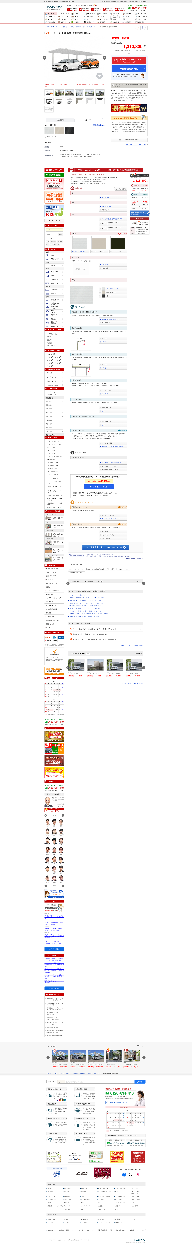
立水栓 (102, 16)
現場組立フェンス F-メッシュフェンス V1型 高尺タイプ (54, 1009)
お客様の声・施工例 (64, 1230)
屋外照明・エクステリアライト (54, 1206)
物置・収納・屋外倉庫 (50, 19)
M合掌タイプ (54, 276)
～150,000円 (51, 354)
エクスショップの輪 (54, 772)
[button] (44, 58)
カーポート (50, 13)
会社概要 (49, 612)
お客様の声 (49, 594)
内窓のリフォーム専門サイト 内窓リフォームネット (96, 1157)
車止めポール (51, 373)
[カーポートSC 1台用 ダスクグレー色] (114, 668)
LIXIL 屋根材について (52, 468)
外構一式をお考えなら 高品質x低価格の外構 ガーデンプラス (53, 1157)
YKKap (57, 636)
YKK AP (66, 1219)
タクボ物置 (84, 1222)
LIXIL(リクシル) (52, 334)
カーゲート (50, 530)
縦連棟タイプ (54, 283)
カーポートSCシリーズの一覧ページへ (132, 683)
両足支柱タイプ (54, 259)
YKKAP (49, 337)
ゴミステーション (141, 19)
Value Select (51, 346)
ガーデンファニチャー (121, 1202)
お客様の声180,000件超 (120, 9)
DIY (82, 1209)
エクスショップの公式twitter (130, 1174)
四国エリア (49, 424)
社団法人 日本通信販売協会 (82, 1173)
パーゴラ (76, 19)
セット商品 (135, 1206)
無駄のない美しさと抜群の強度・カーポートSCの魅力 (84, 616)
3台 (51, 244)
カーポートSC (79, 569)
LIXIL (94, 27)
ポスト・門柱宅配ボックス (135, 1192)
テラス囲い (128, 13)
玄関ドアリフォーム (63, 22)
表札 (128, 16)
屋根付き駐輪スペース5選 (55, 495)
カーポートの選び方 (52, 453)
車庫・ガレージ (51, 381)
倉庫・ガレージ (136, 1196)
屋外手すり (89, 16)
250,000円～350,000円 (54, 360)
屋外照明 (102, 22)
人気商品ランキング (52, 459)
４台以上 (54, 293)
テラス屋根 (115, 13)
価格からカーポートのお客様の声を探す (54, 499)
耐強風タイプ (54, 326)
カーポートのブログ (52, 478)
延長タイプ (54, 265)
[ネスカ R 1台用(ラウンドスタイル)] (132, 1059)
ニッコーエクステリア (104, 1222)
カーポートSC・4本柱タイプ (77, 595)
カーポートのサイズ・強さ (54, 444)
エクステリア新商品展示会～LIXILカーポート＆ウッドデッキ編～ (87, 597)
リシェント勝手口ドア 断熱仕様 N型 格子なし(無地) (54, 1031)
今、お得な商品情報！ (54, 736)
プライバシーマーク (57, 1174)
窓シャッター (89, 19)
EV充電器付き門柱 (52, 385)
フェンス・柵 (63, 16)
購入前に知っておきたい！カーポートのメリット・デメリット (86, 603)
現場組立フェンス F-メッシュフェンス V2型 (54, 1004)
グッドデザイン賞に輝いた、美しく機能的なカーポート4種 (85, 611)
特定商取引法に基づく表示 (105, 1230)
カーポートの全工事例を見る (51, 393)
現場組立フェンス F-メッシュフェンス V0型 (54, 1023)
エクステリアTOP (49, 27)
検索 (60, 234)
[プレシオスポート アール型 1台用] (60, 1059)
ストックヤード (128, 19)
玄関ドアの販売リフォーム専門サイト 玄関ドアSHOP (75, 1157)
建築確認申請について (53, 620)
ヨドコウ (66, 1222)
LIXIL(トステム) (52, 1219)
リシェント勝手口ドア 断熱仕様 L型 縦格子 (54, 1036)
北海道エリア (50, 401)
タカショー (135, 1219)
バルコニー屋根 (141, 13)
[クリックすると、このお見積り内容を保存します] (76, 556)
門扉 (76, 16)
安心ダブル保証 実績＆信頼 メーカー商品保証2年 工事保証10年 (54, 197)
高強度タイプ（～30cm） (54, 307)
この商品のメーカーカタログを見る (136, 145)
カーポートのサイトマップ (54, 507)
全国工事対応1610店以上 (84, 9)
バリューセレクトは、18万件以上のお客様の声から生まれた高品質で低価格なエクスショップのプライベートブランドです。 (54, 660)
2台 (47, 244)
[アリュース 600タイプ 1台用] (114, 1059)
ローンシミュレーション (99, 487)
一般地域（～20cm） (123, 569)
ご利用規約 (49, 601)
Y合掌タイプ (54, 279)
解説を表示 (123, 233)
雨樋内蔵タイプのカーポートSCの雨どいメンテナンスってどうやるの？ (89, 613)
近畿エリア (49, 420)
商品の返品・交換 (51, 583)
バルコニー (63, 19)
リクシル (53, 241)
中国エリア (49, 428)
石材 (133, 1202)
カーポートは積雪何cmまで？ (54, 482)
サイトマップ (50, 627)
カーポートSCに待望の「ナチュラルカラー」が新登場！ (85, 608)
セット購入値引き (54, 760)
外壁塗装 (100, 1206)
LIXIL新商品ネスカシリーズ (54, 465)
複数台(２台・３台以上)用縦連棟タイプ (73, 27)
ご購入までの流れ (51, 572)
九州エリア (49, 431)
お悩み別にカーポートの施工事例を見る (54, 503)
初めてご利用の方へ (52, 568)
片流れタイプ (54, 255)
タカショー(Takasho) (57, 639)
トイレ (117, 1209)
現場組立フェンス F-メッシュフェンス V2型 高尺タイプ (54, 999)
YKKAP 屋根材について (53, 471)
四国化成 (49, 343)
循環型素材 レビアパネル (54, 1027)
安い (47, 241)
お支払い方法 (115, 1)
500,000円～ (51, 366)
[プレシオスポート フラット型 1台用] (96, 1059)
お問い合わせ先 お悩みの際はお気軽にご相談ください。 (126, 1136)
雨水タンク (67, 1206)
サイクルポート (63, 13)
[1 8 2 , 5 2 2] (54, 185)
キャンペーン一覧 (78, 1230)
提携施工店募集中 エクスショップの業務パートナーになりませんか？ (138, 1157)
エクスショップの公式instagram (136, 1174)
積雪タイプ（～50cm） (54, 311)
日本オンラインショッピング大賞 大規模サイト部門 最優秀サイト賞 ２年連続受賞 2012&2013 (117, 1157)
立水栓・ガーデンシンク (105, 1191)
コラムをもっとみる (54, 988)
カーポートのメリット (53, 441)
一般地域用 (89, 27)
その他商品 (115, 22)
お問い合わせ (143, 1)
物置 (48, 522)
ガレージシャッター (102, 13)
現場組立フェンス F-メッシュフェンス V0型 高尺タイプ (54, 1018)
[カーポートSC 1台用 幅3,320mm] (134, 668)
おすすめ (60, 241)
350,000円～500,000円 (54, 363)
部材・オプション (51, 447)
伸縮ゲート (76, 13)
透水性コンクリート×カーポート (89, 22)
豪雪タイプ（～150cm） (54, 319)
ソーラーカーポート (53, 377)
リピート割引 (90, 1230)
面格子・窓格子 (102, 19)
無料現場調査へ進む (129, 69)
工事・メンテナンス (52, 450)
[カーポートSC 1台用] (76, 668)
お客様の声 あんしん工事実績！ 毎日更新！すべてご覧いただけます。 (54, 184)
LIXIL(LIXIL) (84, 1219)
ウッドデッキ (50, 16)
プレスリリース (51, 616)
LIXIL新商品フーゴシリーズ (54, 462)
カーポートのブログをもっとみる (54, 948)
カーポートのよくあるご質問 (54, 456)
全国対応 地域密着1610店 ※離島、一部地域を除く (54, 211)
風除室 (115, 19)
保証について (124, 1)
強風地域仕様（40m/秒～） (76, 573)
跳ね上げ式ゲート (89, 13)
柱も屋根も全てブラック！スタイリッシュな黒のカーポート (86, 605)
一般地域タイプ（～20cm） (54, 304)
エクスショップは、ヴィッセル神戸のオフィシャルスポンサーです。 (102, 1173)
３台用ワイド (54, 290)
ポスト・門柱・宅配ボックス (115, 16)
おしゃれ (56, 244)
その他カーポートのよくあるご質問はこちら (131, 645)
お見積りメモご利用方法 (134, 558)
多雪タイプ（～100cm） (54, 315)
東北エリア (49, 405)
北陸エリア (49, 416)
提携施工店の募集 (51, 609)
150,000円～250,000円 (54, 357)
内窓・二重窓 (50, 22)
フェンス (49, 547)
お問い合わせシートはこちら (136, 1145)
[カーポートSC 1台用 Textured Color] (95, 668)
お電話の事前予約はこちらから (118, 1102)
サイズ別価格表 (121, 189)
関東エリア (49, 409)
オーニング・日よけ (141, 16)
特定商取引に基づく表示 (53, 598)
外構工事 (128, 22)
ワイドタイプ (54, 272)
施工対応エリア (51, 576)
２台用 (112, 569)
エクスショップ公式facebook (124, 1175)
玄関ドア (117, 1206)
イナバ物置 (51, 1222)
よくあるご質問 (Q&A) (53, 590)
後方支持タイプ (54, 300)
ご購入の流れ (106, 1)
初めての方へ (51, 1230)
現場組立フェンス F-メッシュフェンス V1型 (54, 1013)
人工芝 (76, 22)
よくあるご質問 (134, 1)
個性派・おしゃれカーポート (55, 487)
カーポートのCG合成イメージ (54, 475)
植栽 (82, 1202)
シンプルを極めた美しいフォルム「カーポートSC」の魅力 (85, 600)
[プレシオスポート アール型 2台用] (78, 1059)
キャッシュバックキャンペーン (54, 748)
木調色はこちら (98, 125)
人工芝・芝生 (101, 1209)
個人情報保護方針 (51, 605)
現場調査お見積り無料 (96, 9)
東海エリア (49, 412)
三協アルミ (50, 340)
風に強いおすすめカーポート (55, 491)
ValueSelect (118, 1222)
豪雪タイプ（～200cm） (54, 323)
